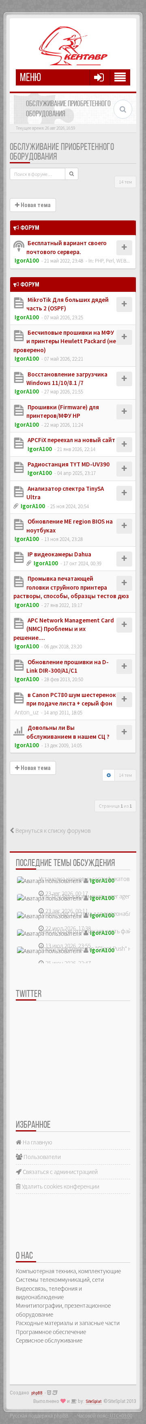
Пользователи (41, 1157)
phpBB (37, 1393)
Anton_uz (27, 712)
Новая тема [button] (35, 205)
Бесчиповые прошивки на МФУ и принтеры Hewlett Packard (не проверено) (64, 341)
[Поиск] (71, 174)
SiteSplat (93, 1401)
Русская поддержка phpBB (39, 1415)
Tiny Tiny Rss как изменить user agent (86, 896)
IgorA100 (27, 260)
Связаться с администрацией (59, 1172)
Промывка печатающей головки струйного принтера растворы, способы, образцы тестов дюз (71, 587)
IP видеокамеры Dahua (58, 554)
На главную (36, 1142)
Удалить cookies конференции (60, 1186)
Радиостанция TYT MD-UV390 (68, 464)
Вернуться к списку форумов (52, 830)
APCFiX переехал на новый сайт (70, 440)
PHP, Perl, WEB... (112, 260)
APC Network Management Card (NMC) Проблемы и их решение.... (63, 628)
